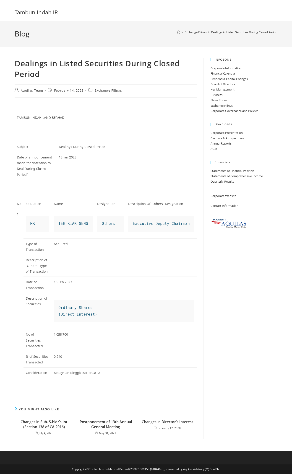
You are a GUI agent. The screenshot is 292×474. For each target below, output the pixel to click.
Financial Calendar (223, 73)
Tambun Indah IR (36, 12)
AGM (214, 149)
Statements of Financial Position (232, 171)
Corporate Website (223, 196)
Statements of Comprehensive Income (237, 176)
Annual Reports (221, 143)
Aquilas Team (32, 90)
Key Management (223, 89)
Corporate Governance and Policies (234, 111)
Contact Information (224, 206)
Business (216, 95)
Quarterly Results (222, 181)
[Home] (178, 32)
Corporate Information (226, 68)
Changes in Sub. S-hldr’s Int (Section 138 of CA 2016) (44, 424)
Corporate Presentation (227, 133)
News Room (219, 100)
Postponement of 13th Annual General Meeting (106, 424)
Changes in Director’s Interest (167, 421)
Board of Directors (223, 84)
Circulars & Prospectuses (227, 138)
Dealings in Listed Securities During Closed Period (244, 32)
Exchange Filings (108, 90)
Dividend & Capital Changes (229, 79)
